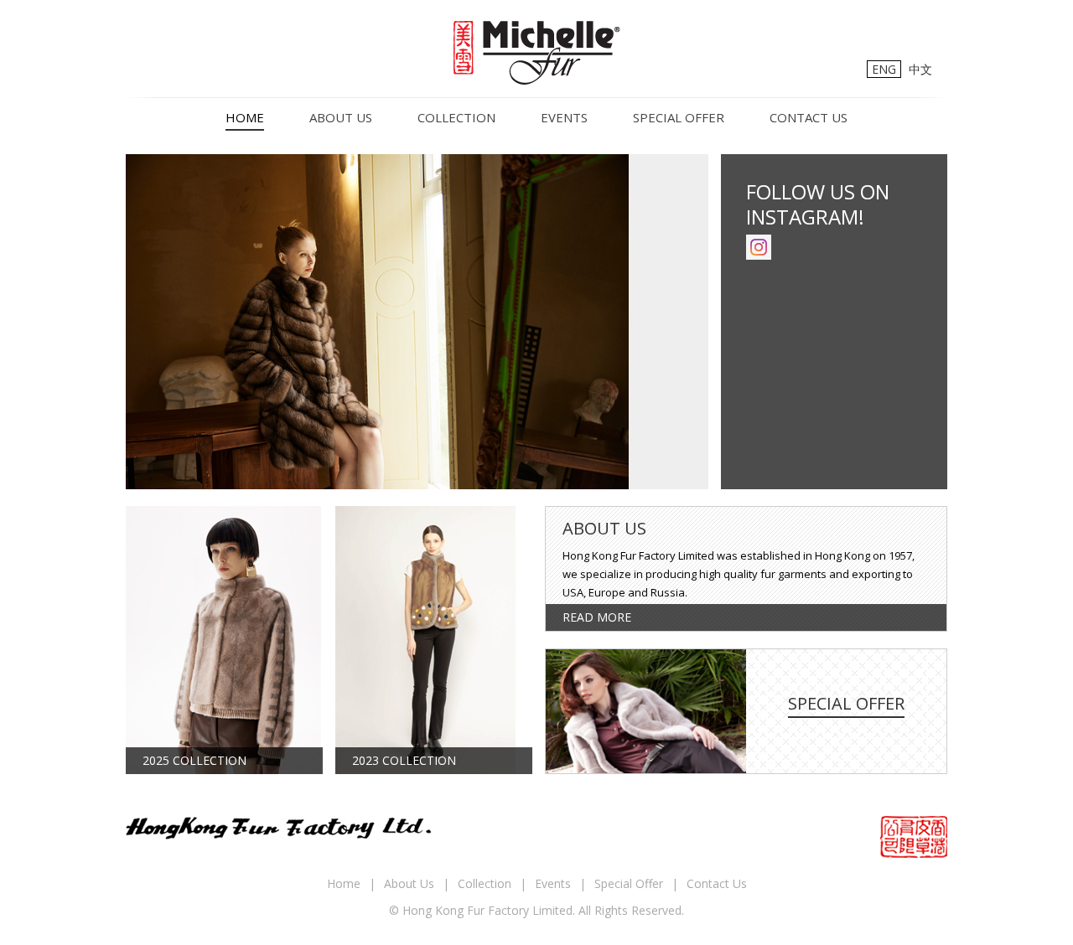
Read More (596, 617)
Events (564, 117)
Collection (456, 117)
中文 (920, 69)
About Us (340, 117)
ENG (884, 69)
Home (244, 117)
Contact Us (809, 117)
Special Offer (678, 117)
